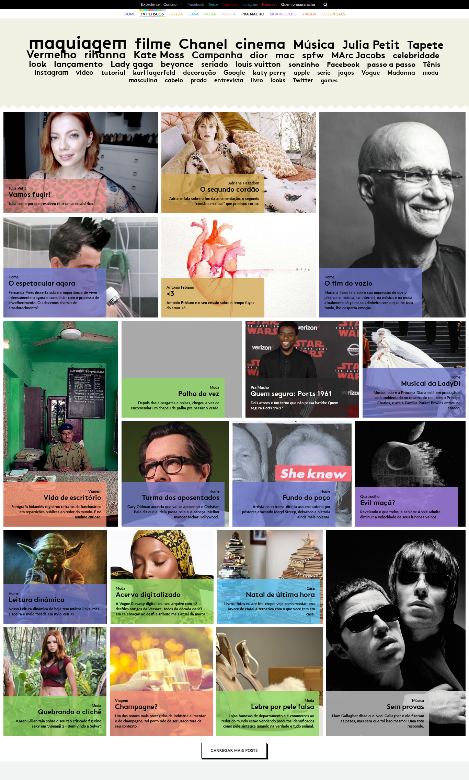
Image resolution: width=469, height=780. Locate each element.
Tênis (432, 64)
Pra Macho (252, 14)
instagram (51, 72)
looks (278, 80)
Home (129, 14)
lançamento (78, 64)
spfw (313, 55)
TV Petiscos (152, 14)
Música (228, 14)
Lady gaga (132, 64)
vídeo (84, 72)
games (329, 80)
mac (285, 55)
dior (259, 55)
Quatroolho (283, 14)
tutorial (113, 72)
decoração (199, 72)
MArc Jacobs (358, 55)
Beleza (176, 14)
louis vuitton (258, 64)
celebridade (416, 55)
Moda (210, 14)
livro (257, 80)
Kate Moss (159, 54)
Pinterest (269, 4)
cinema (260, 43)
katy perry (269, 72)
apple (302, 72)
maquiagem (77, 42)
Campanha (217, 55)
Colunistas (333, 14)
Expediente (150, 4)
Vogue (371, 72)
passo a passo (391, 64)
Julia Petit (371, 44)
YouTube (230, 4)
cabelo (174, 80)
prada (199, 80)
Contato (169, 4)
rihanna (105, 54)
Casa (193, 14)
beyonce (177, 64)
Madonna (401, 72)
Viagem (309, 14)
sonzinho (303, 64)
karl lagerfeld (154, 72)
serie (323, 72)
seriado (214, 64)
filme (153, 44)
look (37, 64)
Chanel (203, 43)
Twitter (213, 4)
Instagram (249, 4)
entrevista (228, 80)
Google (234, 72)
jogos (346, 72)
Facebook (195, 4)
